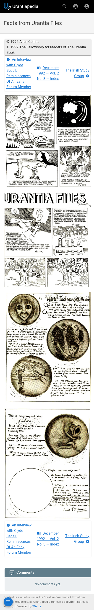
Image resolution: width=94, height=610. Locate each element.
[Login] (86, 6)
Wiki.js (36, 606)
